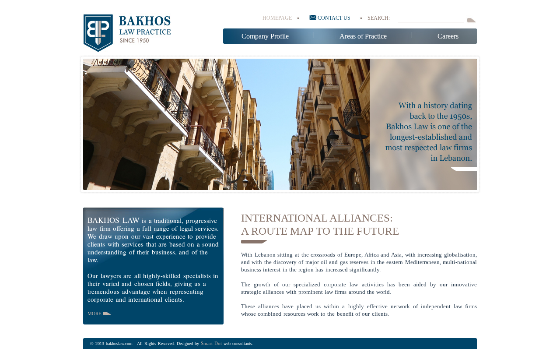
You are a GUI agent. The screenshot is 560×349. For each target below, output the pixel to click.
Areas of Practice (363, 36)
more (95, 313)
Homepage (277, 18)
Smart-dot (211, 343)
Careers (448, 36)
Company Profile (265, 36)
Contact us (333, 18)
